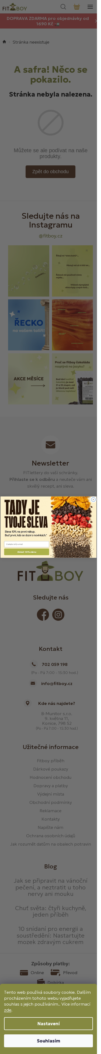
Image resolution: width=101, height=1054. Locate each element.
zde (7, 1010)
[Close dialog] (93, 499)
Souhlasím (48, 1041)
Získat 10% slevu (26, 551)
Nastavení (48, 1023)
